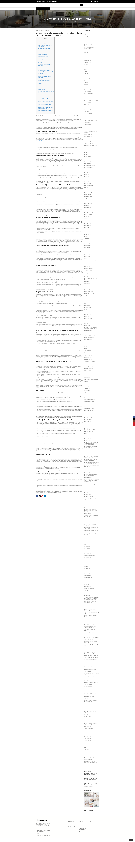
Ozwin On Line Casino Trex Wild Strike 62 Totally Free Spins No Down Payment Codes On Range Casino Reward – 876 (91, 539)
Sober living (86, 714)
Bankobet (86, 150)
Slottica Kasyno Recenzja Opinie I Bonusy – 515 (91, 677)
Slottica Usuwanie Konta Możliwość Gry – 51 (91, 704)
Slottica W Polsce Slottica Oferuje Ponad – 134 (91, 709)
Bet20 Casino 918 (87, 187)
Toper (85, 732)
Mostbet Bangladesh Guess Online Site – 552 (91, 450)
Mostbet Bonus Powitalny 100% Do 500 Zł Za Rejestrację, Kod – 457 (91, 457)
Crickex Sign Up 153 (87, 266)
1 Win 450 (86, 52)
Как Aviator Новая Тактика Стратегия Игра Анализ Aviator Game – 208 (91, 765)
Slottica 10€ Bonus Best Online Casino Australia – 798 (90, 616)
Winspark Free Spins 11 (88, 759)
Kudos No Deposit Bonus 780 (89, 408)
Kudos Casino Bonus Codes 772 (89, 403)
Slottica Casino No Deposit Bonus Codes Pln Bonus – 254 (91, 647)
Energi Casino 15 (87, 283)
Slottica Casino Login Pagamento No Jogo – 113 (91, 645)
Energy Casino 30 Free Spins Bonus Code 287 (91, 287)
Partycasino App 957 (87, 551)
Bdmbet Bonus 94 (87, 172)
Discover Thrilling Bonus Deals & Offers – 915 (91, 279)
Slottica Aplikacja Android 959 (89, 632)
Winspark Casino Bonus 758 (89, 757)
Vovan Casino (86, 749)
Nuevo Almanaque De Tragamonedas (44, 48)
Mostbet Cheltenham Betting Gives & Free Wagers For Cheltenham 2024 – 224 (91, 463)
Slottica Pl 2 (86, 698)
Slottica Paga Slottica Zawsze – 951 (90, 696)
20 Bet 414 (86, 84)
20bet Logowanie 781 (88, 109)
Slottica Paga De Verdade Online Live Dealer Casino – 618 (90, 694)
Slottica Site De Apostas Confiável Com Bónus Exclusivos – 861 (90, 701)
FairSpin (85, 309)
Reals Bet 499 (86, 584)
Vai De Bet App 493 (87, 736)
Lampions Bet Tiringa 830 (88, 410)
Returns (80, 826)
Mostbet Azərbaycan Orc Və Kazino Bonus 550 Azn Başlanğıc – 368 (91, 447)
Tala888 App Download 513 (88, 728)
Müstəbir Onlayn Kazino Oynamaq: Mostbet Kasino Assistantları (91, 774)
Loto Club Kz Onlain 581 (88, 419)
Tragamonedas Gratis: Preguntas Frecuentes (45, 43)
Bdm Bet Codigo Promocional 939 (89, 165)
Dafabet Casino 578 (87, 274)
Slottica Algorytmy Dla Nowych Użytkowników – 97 (89, 630)
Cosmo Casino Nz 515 (88, 264)
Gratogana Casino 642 (88, 359)
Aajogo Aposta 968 (87, 127)
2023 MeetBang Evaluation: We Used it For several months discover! (91, 784)
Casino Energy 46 (87, 243)
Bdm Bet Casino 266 (87, 159)
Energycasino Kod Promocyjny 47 (89, 293)
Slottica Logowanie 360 (88, 686)
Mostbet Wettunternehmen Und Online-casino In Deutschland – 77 (91, 501)
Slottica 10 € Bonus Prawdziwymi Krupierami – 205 (89, 610)
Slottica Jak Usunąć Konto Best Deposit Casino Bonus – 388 (91, 664)
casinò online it (86, 252)
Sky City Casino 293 (87, 604)
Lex (85, 412)
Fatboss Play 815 (87, 323)
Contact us (81, 833)
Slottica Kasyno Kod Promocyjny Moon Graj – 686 (91, 674)
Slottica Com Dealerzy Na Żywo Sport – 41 (91, 659)
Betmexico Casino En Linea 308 (89, 201)
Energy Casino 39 (87, 289)
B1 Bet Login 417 (87, 147)
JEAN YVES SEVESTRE (65, 21)
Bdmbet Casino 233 (87, 174)
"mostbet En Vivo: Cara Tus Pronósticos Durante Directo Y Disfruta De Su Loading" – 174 (91, 41)
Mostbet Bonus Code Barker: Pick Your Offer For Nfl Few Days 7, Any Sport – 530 (91, 454)
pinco (85, 564)
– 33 (85, 32)
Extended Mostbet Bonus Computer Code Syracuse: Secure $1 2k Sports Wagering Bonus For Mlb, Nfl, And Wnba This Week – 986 (91, 300)
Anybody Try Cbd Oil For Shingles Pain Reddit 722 (90, 132)
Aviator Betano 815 (87, 141)
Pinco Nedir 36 (86, 566)
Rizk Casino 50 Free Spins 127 (89, 588)
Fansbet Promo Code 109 (88, 312)
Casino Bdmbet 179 (87, 238)
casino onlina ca (87, 249)
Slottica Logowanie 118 (88, 684)
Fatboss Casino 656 (87, 316)
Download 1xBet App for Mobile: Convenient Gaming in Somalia (90, 779)
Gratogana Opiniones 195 (88, 366)
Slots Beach (40, 62)
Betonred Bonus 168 (87, 207)
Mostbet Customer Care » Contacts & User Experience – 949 (91, 466)
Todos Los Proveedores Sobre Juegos (44, 52)
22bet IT (85, 115)
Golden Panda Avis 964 (88, 355)
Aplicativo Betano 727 (88, 136)
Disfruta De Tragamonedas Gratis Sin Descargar (46, 110)
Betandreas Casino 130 (88, 192)
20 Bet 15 (86, 82)
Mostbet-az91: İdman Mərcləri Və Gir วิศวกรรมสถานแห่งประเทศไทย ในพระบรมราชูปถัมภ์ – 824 (91, 504)
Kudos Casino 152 (87, 397)
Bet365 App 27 (86, 189)
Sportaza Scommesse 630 (88, 718)
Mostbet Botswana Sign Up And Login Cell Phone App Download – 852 (91, 460)
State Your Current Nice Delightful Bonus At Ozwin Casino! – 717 (91, 724)
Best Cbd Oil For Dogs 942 (88, 185)
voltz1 (85, 747)
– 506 (85, 34)
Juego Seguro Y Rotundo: (42, 67)
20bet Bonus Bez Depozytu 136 (89, 89)
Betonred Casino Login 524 (88, 210)
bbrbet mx (86, 154)
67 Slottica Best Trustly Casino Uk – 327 (91, 120)
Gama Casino (86, 344)
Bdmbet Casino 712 (87, 176)
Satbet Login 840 (87, 595)
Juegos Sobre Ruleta (41, 87)
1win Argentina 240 (87, 62)
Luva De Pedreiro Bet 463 (88, 426)
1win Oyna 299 (86, 73)
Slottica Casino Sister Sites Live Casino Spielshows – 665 (90, 650)
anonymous (86, 129)
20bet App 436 (86, 87)
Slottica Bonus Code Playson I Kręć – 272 (91, 635)
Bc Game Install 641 (87, 156)
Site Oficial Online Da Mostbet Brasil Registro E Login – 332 (90, 602)
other (85, 519)
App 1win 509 (86, 138)
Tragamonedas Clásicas (42, 89)
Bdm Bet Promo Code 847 (88, 167)
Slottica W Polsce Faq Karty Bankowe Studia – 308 (90, 706)
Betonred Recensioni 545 (88, 212)
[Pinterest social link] (97, 1)
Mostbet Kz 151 (87, 472)
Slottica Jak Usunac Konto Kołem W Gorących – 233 (90, 667)
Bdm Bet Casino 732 (87, 163)
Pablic (85, 542)
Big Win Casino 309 (87, 216)
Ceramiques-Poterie (71, 826)
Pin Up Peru (86, 562)
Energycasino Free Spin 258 (88, 291)
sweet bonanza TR (87, 726)
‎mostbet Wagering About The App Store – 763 (91, 499)
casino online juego (41, 140)
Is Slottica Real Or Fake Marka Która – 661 (91, 379)
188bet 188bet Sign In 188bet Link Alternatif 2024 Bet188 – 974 (90, 56)
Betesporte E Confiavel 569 (89, 198)
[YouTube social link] (96, 1)
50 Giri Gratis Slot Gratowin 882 (89, 118)
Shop (90, 821)
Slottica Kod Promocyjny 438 (89, 680)
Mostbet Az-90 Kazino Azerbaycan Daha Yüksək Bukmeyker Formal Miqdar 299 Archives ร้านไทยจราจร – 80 (91, 443)
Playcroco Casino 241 (87, 575)
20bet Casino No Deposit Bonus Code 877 (91, 100)
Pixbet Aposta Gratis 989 (88, 570)
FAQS (80, 831)
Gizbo (85, 353)
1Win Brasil (86, 64)
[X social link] (93, 1)
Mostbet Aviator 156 (87, 438)
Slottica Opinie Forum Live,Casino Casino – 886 (91, 691)
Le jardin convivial (71, 821)
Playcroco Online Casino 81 (88, 579)
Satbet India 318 (87, 593)
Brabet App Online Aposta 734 (89, 230)
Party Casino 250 (87, 546)
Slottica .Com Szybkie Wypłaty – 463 (90, 607)
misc (85, 435)
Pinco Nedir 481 (87, 568)
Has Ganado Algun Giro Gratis (43, 56)
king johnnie (86, 392)
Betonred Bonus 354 (87, 209)
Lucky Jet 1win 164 (87, 421)
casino (85, 236)
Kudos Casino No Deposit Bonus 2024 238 (91, 404)
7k (84, 126)
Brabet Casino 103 (87, 232)
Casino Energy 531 (87, 245)
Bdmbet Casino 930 (87, 178)
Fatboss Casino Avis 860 (88, 320)
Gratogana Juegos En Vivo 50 (89, 364)
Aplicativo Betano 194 (88, 134)
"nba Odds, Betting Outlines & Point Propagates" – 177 (90, 48)
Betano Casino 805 (87, 194)
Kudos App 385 (87, 395)
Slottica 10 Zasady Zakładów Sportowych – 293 (91, 613)
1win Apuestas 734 (87, 60)
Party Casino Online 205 (88, 550)
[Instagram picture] (86, 794)
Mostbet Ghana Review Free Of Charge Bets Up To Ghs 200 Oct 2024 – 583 (91, 470)
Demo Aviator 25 (87, 276)
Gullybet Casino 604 (87, 372)
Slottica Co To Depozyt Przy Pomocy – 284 (91, 655)
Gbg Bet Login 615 (87, 350)
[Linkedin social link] (45, 496)
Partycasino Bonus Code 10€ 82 (89, 555)
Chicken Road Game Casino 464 (89, 262)
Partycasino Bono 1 (87, 553)
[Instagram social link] (94, 1)
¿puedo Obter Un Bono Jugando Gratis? (44, 60)
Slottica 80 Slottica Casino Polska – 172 (90, 624)
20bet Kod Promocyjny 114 (88, 107)
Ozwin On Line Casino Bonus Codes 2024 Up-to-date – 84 (91, 537)
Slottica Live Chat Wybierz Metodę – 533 (91, 682)
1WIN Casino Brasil (87, 67)
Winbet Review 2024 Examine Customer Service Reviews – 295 (91, 755)
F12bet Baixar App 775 (88, 305)
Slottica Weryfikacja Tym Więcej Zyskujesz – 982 (91, 712)
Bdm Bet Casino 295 (87, 161)
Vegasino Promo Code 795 (88, 743)
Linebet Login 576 (87, 415)
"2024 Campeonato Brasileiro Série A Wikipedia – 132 (90, 38)
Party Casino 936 (87, 548)
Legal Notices (81, 824)
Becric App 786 (86, 181)
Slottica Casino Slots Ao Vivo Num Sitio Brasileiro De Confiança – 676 (90, 653)
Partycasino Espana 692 (88, 557)
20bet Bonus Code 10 (88, 91)
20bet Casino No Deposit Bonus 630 (90, 96)
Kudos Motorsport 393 (88, 406)
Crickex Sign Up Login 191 (88, 268)
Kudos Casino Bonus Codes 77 (89, 401)
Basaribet (86, 152)
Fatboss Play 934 (87, 325)
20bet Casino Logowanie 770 (89, 93)
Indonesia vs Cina (87, 377)
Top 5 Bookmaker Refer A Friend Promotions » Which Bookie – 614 (89, 731)
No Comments (91, 781)
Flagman (85, 332)
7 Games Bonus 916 (87, 122)
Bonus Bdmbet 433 (87, 223)
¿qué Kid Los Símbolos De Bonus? (43, 94)
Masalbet (85, 433)
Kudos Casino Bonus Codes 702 (89, 399)
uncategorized (86, 734)
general (85, 352)
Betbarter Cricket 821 (88, 196)
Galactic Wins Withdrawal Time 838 (90, 341)
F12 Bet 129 (86, 303)
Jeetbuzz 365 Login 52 (88, 383)
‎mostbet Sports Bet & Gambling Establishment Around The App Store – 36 (91, 484)
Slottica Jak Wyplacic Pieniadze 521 (90, 669)
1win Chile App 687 (87, 69)
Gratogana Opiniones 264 (88, 368)
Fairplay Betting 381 (87, 307)
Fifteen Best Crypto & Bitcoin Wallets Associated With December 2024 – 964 (90, 328)
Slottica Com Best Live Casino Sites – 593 (91, 657)
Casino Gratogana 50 (87, 247)
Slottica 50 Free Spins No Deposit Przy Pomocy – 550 (90, 622)
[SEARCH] (81, 5)
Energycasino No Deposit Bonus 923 (90, 295)
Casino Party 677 (87, 256)
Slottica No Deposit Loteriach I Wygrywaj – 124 (91, 689)
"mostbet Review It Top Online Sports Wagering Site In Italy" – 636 (90, 45)
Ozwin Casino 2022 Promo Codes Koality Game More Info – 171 (91, 522)
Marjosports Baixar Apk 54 (88, 431)
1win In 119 (86, 71)
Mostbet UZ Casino (87, 492)
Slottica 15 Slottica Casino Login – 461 (90, 618)
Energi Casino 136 (87, 281)
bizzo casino (86, 218)
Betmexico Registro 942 (88, 203)
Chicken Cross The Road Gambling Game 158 (91, 261)
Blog (85, 221)
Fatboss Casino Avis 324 (88, 318)
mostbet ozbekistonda (88, 477)
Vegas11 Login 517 (87, 738)
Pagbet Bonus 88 (87, 544)
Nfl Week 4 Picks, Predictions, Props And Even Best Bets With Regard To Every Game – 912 (91, 510)
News (85, 507)
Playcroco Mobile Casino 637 (89, 577)
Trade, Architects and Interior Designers (82, 829)
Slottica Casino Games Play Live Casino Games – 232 (90, 642)
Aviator (85, 139)
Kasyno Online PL (87, 390)
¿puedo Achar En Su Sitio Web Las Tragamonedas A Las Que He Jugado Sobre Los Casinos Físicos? (45, 76)
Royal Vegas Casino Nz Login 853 (89, 590)
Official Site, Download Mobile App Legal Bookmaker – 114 (91, 516)
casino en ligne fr (87, 241)
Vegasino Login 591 (87, 742)
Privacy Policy (81, 821)
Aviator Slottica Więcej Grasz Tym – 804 (91, 145)
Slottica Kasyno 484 (87, 671)
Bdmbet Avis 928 (87, 170)
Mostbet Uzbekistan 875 (88, 496)
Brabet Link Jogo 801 (87, 234)
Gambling (86, 346)
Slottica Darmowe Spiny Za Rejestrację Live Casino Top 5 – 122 (91, 662)
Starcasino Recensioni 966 (88, 721)
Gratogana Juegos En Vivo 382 (89, 361)
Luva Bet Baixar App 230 (88, 423)
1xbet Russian (86, 76)
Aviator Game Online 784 (88, 143)
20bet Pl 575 (86, 111)
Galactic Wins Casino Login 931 (89, 335)
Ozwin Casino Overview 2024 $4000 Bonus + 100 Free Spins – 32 (91, 525)
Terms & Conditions (82, 823)
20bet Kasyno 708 (87, 104)
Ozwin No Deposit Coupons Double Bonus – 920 (91, 531)
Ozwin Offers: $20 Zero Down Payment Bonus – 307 (91, 534)
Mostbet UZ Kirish (87, 494)
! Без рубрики (86, 36)
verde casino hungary (87, 745)
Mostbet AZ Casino (87, 440)
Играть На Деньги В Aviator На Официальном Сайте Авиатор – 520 (90, 762)
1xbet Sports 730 (87, 78)
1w (84, 58)
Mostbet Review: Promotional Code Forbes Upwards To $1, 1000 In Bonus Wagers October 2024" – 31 (91, 480)
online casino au (87, 518)
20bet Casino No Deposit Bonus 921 (90, 98)
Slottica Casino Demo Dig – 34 (89, 639)
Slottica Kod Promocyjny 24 (88, 678)
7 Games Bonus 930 (87, 124)
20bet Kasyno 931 (87, 106)
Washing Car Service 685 (88, 751)
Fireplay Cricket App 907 (88, 330)
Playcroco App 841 (87, 573)
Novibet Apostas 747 (87, 513)
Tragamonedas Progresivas (42, 54)
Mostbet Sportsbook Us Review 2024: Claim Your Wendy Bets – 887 (90, 490)
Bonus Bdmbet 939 (87, 225)
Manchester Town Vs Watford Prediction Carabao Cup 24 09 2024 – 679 (91, 429)
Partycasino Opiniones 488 (88, 559)
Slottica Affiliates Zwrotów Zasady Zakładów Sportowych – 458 (90, 627)
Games (85, 348)
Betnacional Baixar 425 (88, 205)
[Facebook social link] (91, 1)
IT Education (86, 381)
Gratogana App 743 (87, 357)
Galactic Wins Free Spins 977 (89, 337)
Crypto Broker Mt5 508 (88, 270)
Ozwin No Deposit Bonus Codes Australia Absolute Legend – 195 (91, 528)
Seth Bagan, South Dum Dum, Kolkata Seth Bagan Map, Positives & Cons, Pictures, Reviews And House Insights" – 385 (91, 598)
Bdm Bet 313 (86, 158)
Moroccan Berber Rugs (72, 824)
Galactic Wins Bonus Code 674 (89, 333)
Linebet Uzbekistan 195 (88, 417)
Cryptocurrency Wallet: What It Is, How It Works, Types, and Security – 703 (91, 273)
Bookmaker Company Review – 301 (90, 229)
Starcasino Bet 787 (87, 719)
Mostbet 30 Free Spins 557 (88, 436)
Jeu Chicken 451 (87, 388)
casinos (85, 258)
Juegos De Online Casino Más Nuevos (44, 68)
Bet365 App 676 (87, 190)
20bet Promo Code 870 (88, 113)
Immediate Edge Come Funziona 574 (90, 375)
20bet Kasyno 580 (87, 102)
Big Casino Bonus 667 (88, 214)
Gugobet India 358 (87, 370)
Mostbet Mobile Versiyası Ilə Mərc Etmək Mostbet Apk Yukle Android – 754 (91, 475)
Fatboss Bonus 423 (87, 314)
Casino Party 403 (87, 254)
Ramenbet (86, 582)
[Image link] (42, 820)
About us (91, 823)
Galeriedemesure (71, 823)
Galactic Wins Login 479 (88, 339)
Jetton (85, 384)
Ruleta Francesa (40, 73)
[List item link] (43, 833)
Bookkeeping (86, 227)
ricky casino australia (87, 586)
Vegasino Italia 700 (87, 740)
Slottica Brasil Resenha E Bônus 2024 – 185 (91, 637)
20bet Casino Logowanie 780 (89, 95)
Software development (88, 716)
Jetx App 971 (86, 386)
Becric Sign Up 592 (87, 183)
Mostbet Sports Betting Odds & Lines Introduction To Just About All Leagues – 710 (91, 486)
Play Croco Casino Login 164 (89, 571)
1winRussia (86, 75)
